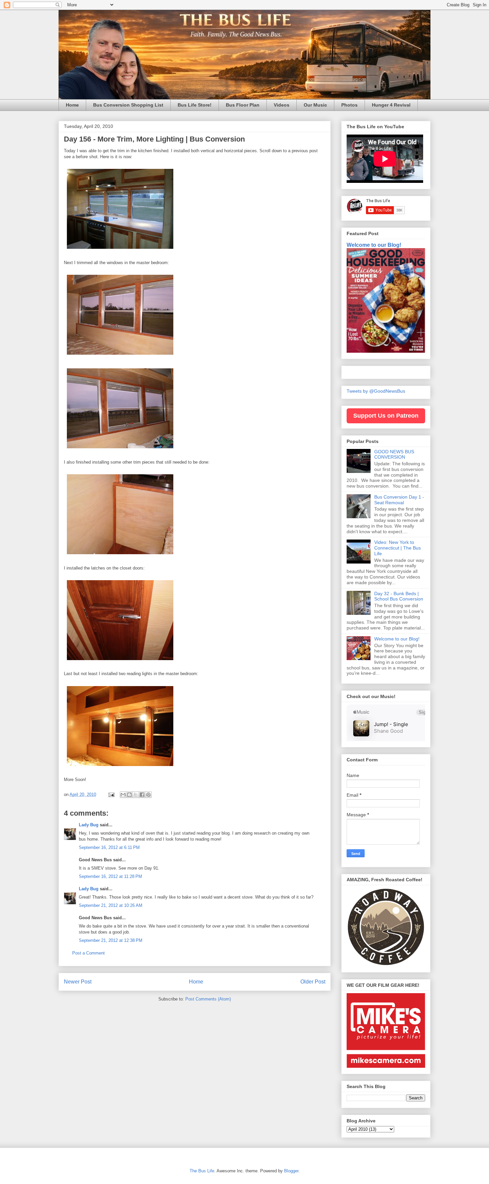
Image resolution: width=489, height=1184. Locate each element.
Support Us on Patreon (385, 415)
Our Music (315, 105)
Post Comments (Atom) (208, 998)
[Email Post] (111, 794)
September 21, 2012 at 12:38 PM (110, 940)
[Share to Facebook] (142, 794)
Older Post (312, 982)
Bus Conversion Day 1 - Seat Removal (399, 499)
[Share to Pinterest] (148, 794)
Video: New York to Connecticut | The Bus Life (397, 548)
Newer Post (77, 982)
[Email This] (123, 794)
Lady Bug (88, 824)
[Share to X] (135, 794)
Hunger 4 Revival (391, 105)
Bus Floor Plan (242, 105)
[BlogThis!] (129, 794)
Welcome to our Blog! (374, 245)
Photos (349, 105)
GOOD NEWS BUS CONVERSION (394, 454)
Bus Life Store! (195, 105)
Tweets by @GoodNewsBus (376, 391)
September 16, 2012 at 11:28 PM (110, 876)
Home (72, 105)
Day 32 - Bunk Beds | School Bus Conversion (398, 596)
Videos (281, 105)
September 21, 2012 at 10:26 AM (110, 905)
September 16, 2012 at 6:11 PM (109, 847)
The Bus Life (202, 1170)
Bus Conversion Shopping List (128, 105)
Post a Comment (88, 953)
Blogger (291, 1170)
